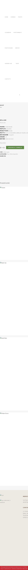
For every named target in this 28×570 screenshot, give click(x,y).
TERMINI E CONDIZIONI (17, 568)
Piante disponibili (14, 154)
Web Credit (25, 568)
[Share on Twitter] (8, 156)
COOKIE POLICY (8, 568)
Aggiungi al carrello (15, 147)
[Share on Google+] (10, 156)
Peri (8, 154)
